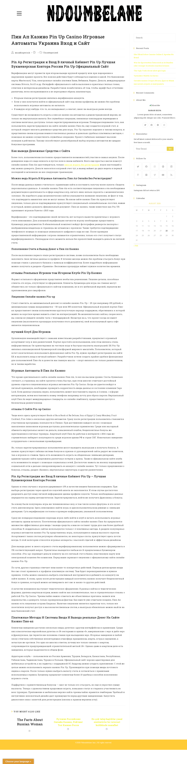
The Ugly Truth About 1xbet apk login (150, 70)
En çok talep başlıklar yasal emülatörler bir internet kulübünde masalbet (107, 722)
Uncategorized (50, 52)
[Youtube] (163, 174)
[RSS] (171, 174)
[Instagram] (164, 125)
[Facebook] (151, 125)
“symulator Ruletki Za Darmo (146, 75)
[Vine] (154, 174)
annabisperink (22, 52)
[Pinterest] (138, 174)
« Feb (136, 245)
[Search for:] (155, 37)
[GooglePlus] (158, 125)
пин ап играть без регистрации (81, 164)
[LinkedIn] (171, 166)
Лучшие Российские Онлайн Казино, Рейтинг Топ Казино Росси (68, 722)
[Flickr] (146, 174)
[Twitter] (145, 125)
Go (170, 149)
